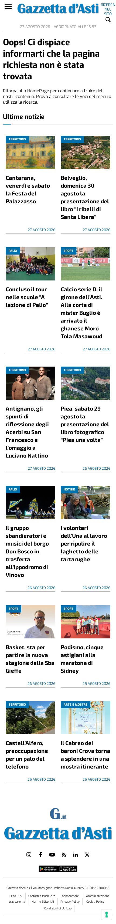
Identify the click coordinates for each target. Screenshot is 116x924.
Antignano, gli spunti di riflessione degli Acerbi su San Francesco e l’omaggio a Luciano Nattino (27, 432)
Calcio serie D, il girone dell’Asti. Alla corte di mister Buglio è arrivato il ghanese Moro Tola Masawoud (81, 312)
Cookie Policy (95, 902)
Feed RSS (16, 896)
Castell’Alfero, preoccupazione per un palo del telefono (27, 754)
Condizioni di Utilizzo (57, 908)
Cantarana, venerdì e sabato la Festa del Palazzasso (28, 189)
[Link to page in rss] (64, 854)
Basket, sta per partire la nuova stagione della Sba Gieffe (30, 659)
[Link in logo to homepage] (58, 832)
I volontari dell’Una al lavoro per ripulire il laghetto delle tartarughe (84, 543)
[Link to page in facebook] (40, 854)
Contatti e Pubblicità (42, 896)
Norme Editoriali (43, 902)
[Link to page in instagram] (28, 854)
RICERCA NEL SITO (108, 5)
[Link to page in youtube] (52, 854)
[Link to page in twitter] (87, 854)
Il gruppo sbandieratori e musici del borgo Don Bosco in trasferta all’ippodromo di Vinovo (27, 551)
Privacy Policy (70, 902)
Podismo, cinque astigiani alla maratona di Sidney (82, 659)
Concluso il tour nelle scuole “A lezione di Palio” (27, 297)
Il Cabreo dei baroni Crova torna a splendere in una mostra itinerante (85, 754)
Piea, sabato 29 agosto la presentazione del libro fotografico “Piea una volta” (85, 424)
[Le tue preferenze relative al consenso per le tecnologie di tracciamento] (106, 914)
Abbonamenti (71, 896)
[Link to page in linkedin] (75, 854)
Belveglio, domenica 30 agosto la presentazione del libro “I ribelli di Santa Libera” (85, 197)
